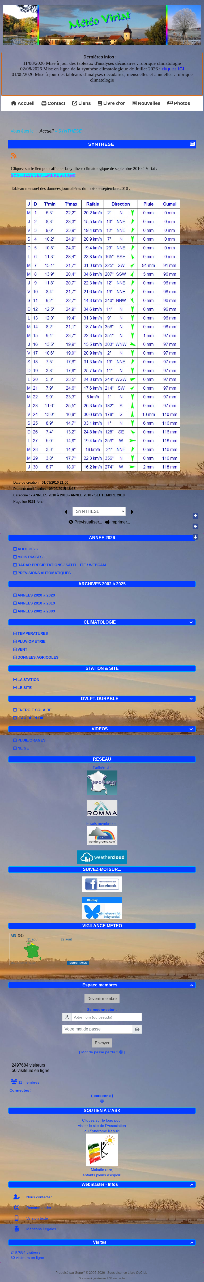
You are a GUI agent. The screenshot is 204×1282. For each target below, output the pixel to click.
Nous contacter (38, 1197)
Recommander (38, 1208)
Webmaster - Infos (137, 1184)
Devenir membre (102, 998)
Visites (143, 1242)
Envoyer (102, 1043)
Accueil (47, 131)
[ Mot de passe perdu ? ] (102, 1052)
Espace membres (138, 985)
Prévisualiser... (88, 522)
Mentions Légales (40, 1229)
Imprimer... (119, 522)
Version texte (36, 1218)
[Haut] (195, 516)
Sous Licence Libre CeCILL (127, 1273)
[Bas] (195, 537)
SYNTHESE (101, 144)
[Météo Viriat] (102, 25)
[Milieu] (195, 526)
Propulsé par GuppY (71, 1273)
